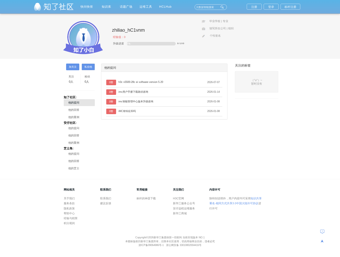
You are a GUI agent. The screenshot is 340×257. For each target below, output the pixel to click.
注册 (254, 6)
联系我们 (105, 198)
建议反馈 (105, 203)
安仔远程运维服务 (184, 208)
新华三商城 (180, 213)
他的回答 (73, 109)
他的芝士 (73, 168)
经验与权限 (71, 218)
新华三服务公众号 (184, 203)
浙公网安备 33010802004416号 (183, 245)
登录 (271, 6)
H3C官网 (178, 198)
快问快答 (86, 6)
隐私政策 (69, 208)
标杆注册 (290, 6)
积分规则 (69, 223)
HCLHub (165, 6)
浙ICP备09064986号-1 (151, 245)
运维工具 (146, 6)
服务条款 (69, 203)
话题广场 (126, 6)
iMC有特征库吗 (127, 111)
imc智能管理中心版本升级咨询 (135, 101)
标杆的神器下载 (146, 198)
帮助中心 (69, 213)
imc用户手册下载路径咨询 (133, 91)
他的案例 (73, 117)
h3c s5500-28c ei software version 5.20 (140, 81)
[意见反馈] (322, 231)
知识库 (106, 6)
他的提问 (73, 102)
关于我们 (69, 198)
